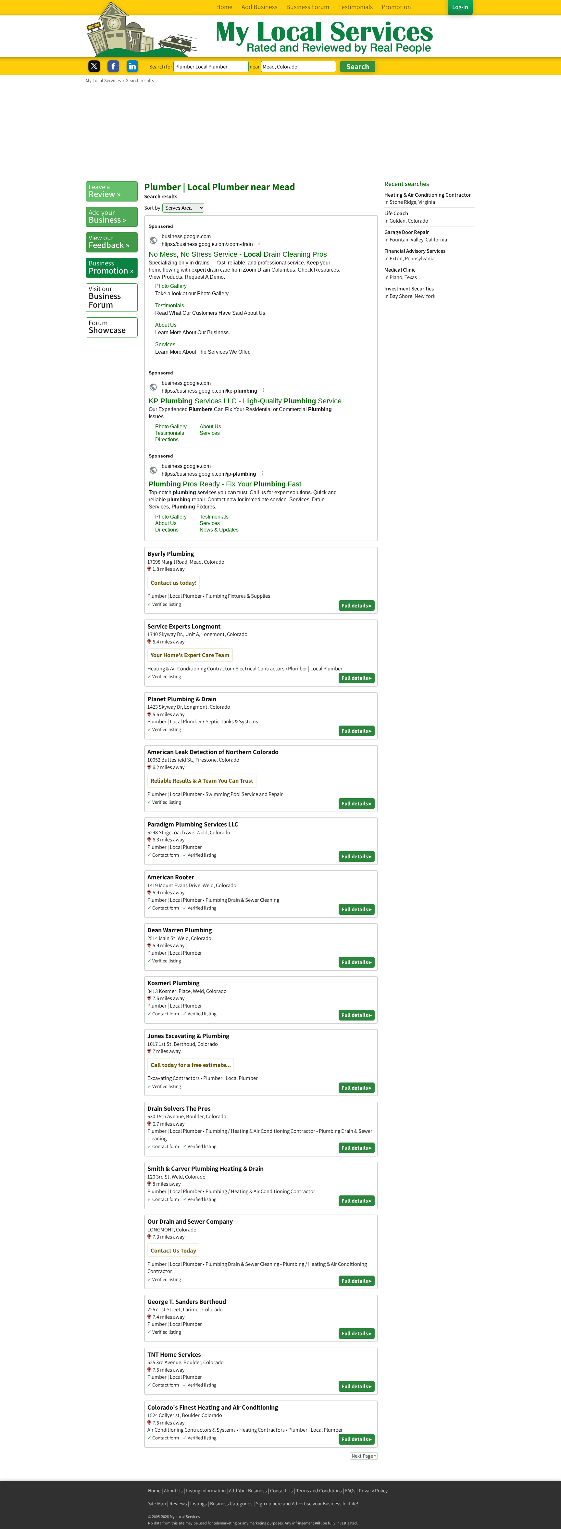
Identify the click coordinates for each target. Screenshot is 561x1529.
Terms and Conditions (319, 1490)
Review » (105, 191)
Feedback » (109, 242)
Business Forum (105, 297)
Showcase (107, 327)
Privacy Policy (373, 1490)
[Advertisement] (280, 132)
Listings (198, 1503)
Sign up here (269, 1503)
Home (154, 1490)
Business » (107, 216)
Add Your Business (248, 1490)
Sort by (152, 207)
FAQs (350, 1490)
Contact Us (281, 1490)
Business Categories (231, 1503)
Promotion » (111, 267)
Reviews (178, 1503)
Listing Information (206, 1490)
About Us (173, 1490)
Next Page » (364, 1455)
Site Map (157, 1503)
